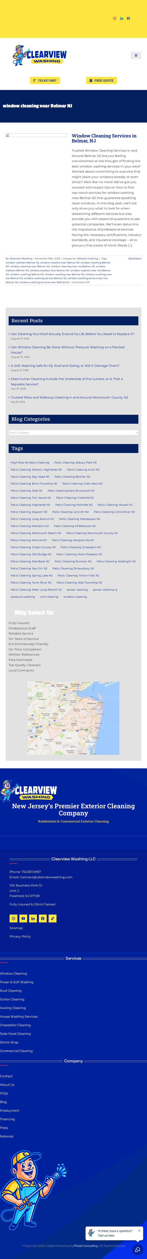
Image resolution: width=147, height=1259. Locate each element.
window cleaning (75, 596)
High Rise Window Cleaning (30, 462)
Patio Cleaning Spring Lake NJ (32, 575)
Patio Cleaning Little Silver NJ (114, 512)
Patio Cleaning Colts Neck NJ (82, 483)
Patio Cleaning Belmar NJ (72, 476)
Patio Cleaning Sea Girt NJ (29, 568)
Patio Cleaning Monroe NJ (29, 540)
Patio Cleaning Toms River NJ (31, 582)
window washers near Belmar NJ (49, 270)
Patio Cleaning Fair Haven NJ (31, 497)
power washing (77, 589)
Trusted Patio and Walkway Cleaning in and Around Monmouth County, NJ (69, 397)
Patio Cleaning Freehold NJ (75, 497)
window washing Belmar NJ (27, 274)
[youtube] (23, 918)
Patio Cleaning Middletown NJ (75, 526)
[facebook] (128, 18)
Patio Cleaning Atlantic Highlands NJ (36, 469)
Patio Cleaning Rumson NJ (73, 561)
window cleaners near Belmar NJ (59, 262)
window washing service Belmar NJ (45, 278)
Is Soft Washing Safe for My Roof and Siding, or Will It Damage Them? (65, 366)
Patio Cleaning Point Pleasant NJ (79, 554)
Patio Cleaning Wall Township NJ (79, 582)
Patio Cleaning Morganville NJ (73, 540)
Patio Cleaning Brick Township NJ (34, 483)
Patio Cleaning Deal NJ (26, 490)
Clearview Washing (21, 258)
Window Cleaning (87, 258)
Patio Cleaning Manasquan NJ (79, 519)
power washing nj (105, 589)
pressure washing (23, 596)
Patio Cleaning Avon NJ (83, 469)
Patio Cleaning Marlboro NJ (30, 526)
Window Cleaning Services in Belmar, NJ (104, 138)
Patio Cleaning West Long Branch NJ (36, 589)
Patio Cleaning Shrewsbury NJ (73, 568)
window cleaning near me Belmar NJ (73, 266)
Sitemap (16, 928)
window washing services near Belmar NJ (44, 282)
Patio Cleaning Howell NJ (115, 505)
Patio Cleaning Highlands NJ (30, 505)
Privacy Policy (20, 936)
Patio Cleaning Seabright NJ (116, 561)
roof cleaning (49, 596)
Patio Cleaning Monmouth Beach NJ (36, 533)
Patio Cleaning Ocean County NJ (33, 547)
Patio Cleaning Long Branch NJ (32, 519)
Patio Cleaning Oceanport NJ (81, 547)
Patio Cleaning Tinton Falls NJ (78, 575)
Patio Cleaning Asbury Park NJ (75, 462)
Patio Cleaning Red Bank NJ (30, 561)
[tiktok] (52, 918)
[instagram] (114, 18)
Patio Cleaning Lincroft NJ (70, 512)
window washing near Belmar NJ (64, 274)
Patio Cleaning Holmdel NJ (74, 505)
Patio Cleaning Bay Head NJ (30, 476)
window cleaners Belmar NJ (22, 262)
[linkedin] (121, 18)
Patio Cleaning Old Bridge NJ (31, 554)
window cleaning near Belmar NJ (30, 266)
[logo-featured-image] (40, 39)
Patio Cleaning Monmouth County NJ (92, 533)
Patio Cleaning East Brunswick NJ (71, 490)
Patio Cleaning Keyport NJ (29, 512)
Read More (134, 258)
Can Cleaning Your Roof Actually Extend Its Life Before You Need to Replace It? (73, 334)
